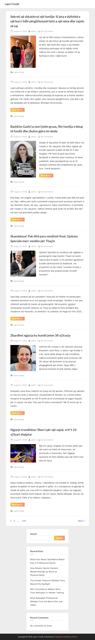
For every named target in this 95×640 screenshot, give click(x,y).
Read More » (17, 110)
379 (24, 521)
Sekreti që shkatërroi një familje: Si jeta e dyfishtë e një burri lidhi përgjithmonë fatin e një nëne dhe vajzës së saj (47, 21)
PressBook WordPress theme (65, 637)
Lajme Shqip (19, 72)
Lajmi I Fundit (12, 3)
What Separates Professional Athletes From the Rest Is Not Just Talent (46, 601)
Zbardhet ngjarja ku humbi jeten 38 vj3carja (40, 335)
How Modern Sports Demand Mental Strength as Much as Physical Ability (44, 571)
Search (33, 534)
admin (33, 31)
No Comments (47, 31)
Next (80, 521)
